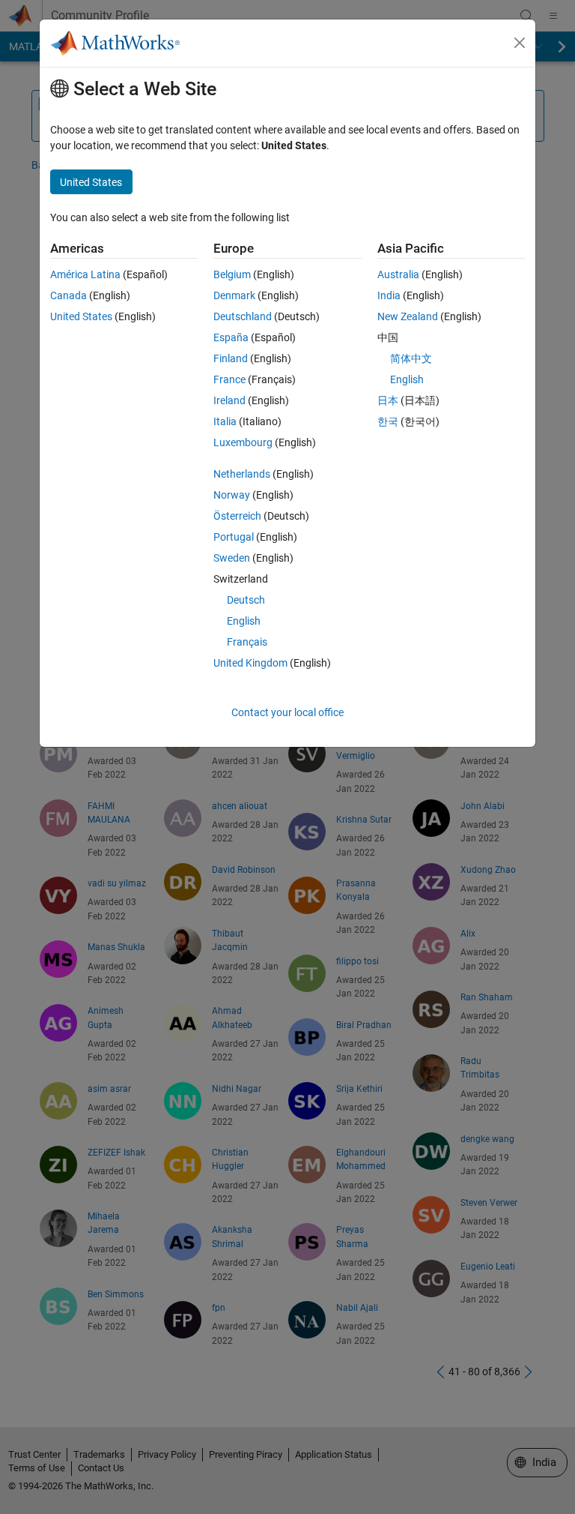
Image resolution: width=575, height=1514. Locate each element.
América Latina (85, 274)
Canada (68, 295)
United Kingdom (250, 663)
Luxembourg (243, 442)
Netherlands (241, 474)
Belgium (232, 274)
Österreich (237, 516)
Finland (230, 358)
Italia (225, 421)
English (244, 621)
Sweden (231, 558)
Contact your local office (287, 712)
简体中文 (411, 358)
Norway (231, 495)
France (229, 379)
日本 (387, 400)
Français (247, 642)
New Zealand (407, 316)
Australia (398, 274)
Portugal (233, 537)
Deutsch (246, 600)
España (231, 337)
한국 (387, 421)
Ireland (229, 400)
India (389, 295)
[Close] (519, 42)
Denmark (234, 295)
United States (81, 316)
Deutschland (242, 316)
